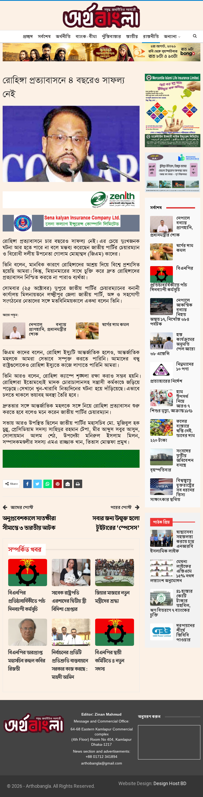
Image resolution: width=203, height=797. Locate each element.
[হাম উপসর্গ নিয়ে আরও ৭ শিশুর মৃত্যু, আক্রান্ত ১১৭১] (161, 398)
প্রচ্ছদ (28, 37)
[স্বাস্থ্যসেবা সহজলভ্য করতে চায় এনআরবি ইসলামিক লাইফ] (161, 538)
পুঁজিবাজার (111, 37)
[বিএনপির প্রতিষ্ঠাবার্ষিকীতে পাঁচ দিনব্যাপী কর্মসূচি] (27, 572)
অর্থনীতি (63, 37)
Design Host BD (170, 783)
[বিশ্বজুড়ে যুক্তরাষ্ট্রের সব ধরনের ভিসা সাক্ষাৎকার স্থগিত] (161, 486)
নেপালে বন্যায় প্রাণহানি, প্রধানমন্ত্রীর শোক (47, 329)
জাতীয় (132, 37)
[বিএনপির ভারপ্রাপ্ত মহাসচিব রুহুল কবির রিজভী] (27, 632)
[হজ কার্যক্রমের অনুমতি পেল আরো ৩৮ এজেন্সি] (161, 340)
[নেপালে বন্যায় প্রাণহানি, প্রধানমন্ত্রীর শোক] (14, 330)
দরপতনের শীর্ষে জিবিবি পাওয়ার (185, 633)
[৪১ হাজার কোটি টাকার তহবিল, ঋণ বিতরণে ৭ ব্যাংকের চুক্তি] (161, 597)
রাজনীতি (151, 37)
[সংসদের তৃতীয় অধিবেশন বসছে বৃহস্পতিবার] (161, 457)
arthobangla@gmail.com (101, 763)
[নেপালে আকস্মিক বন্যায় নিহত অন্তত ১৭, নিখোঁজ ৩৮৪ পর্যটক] (161, 306)
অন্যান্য (170, 37)
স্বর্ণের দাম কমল (115, 325)
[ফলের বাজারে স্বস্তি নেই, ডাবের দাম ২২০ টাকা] (161, 427)
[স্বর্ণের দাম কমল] (87, 330)
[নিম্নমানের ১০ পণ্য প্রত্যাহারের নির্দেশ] (161, 370)
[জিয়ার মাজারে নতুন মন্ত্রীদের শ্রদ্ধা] (114, 572)
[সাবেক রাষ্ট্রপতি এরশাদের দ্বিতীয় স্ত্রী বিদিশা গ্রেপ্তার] (71, 572)
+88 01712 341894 (101, 756)
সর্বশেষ (44, 37)
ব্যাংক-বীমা (86, 37)
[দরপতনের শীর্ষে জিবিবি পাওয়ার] (161, 631)
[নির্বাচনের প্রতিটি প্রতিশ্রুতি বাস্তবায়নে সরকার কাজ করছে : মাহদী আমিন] (71, 632)
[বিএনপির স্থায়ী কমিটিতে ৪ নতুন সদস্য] (114, 632)
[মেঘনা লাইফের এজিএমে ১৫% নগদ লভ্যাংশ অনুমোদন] (161, 567)
